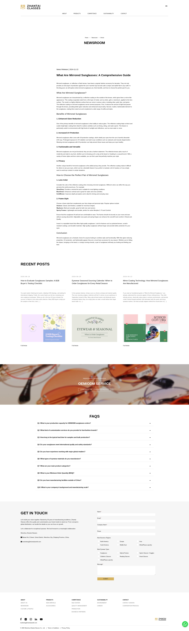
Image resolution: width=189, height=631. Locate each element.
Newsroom (95, 37)
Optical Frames (124, 553)
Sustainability (108, 13)
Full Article (24, 345)
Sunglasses (103, 553)
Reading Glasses (125, 556)
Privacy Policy (66, 628)
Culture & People (27, 609)
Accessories (51, 606)
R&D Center (76, 603)
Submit (105, 579)
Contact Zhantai (128, 603)
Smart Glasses (143, 556)
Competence (92, 13)
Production (76, 609)
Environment (102, 603)
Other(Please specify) (145, 545)
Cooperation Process (131, 606)
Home (86, 37)
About (64, 13)
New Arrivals (51, 603)
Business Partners (79, 612)
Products (77, 13)
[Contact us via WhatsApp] (185, 624)
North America (104, 541)
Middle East (123, 545)
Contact (124, 13)
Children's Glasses (105, 556)
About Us (24, 603)
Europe (122, 541)
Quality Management (79, 606)
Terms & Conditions (53, 628)
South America (104, 545)
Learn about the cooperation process (94, 389)
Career (99, 606)
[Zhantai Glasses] (33, 7)
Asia (140, 541)
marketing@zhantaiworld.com (31, 541)
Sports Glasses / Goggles (146, 553)
